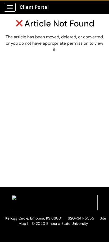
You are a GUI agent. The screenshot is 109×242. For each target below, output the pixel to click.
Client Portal (34, 7)
